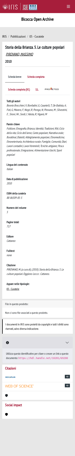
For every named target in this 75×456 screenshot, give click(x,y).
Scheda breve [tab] (14, 76)
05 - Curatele (36, 36)
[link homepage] (11, 6)
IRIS (4, 36)
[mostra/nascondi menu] (68, 6)
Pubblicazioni (18, 36)
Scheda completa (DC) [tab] (19, 89)
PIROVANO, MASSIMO (19, 54)
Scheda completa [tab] (35, 76)
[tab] (37, 90)
